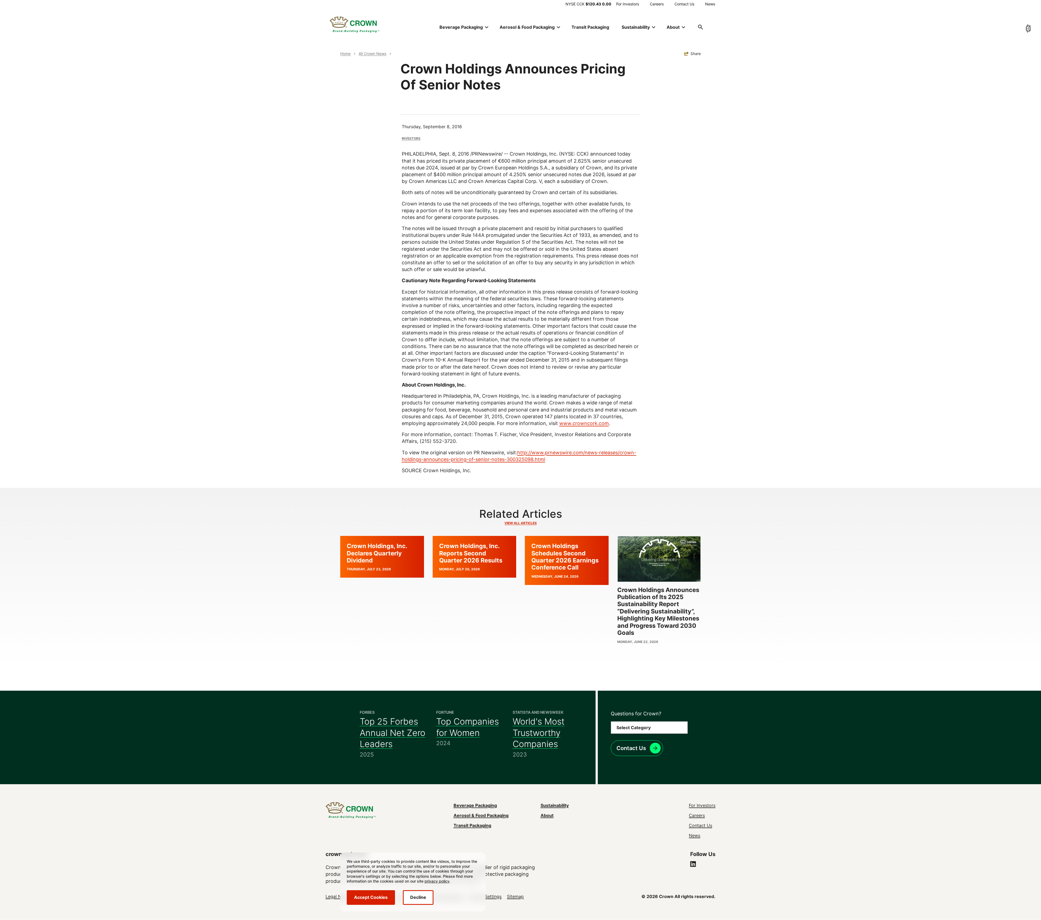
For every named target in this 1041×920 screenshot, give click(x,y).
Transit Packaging (590, 27)
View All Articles (521, 523)
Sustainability (555, 805)
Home (345, 53)
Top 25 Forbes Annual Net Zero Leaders (392, 732)
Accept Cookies (371, 897)
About (547, 815)
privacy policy (437, 881)
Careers (657, 4)
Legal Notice (339, 896)
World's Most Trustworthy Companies (538, 732)
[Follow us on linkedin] (693, 864)
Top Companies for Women (467, 727)
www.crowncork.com (584, 423)
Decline (418, 897)
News (710, 4)
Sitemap (515, 896)
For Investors (627, 4)
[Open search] (700, 27)
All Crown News (372, 53)
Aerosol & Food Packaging (481, 815)
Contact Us (684, 4)
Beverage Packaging (475, 805)
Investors (411, 138)
